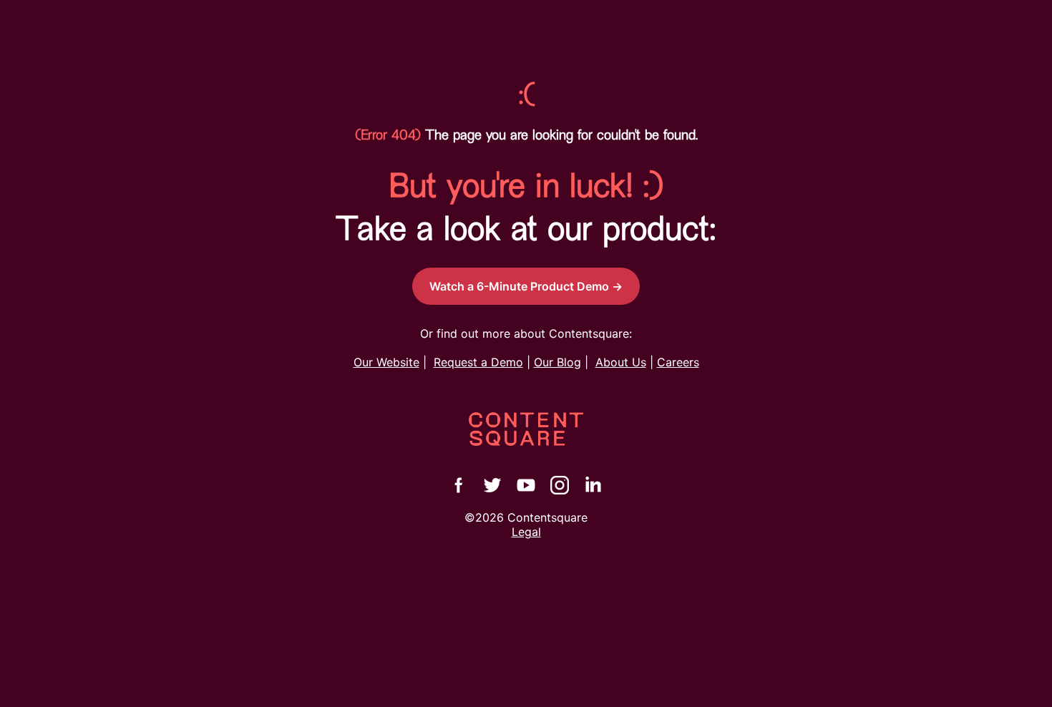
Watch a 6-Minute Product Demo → (526, 286)
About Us (620, 362)
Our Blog (557, 362)
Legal (526, 532)
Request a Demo (478, 362)
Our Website (386, 362)
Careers (678, 362)
